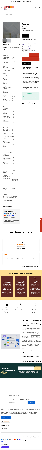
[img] (21, 244)
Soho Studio (29, 336)
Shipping (23, 30)
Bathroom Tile (7, 18)
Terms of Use (32, 372)
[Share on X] (31, 103)
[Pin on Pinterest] (34, 103)
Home (2, 18)
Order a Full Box (25, 35)
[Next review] (41, 258)
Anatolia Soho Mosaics (35, 335)
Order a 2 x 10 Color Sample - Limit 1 (29, 39)
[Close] (37, 93)
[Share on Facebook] (27, 103)
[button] (41, 225)
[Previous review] (1, 258)
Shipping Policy (37, 346)
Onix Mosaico (24, 336)
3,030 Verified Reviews (21, 246)
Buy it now (31, 59)
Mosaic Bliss (35, 336)
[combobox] (21, 14)
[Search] (39, 14)
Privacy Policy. (29, 405)
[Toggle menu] (1, 7)
